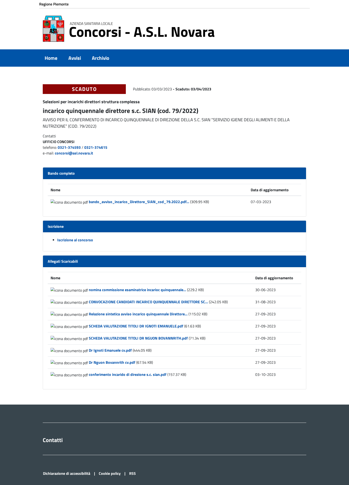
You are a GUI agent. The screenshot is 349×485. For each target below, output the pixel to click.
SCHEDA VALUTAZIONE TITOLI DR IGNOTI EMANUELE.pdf (136, 326)
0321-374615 (95, 147)
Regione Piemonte (54, 4)
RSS (132, 473)
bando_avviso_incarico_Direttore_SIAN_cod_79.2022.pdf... (139, 202)
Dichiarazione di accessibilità (66, 473)
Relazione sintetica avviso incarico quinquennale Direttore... (138, 314)
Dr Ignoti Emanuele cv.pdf (110, 350)
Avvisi (74, 58)
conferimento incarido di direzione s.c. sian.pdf (127, 374)
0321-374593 (69, 147)
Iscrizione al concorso (75, 240)
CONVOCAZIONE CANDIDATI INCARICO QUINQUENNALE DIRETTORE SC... (148, 302)
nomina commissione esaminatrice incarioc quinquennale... (137, 290)
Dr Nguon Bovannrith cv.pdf (112, 362)
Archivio (100, 58)
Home (51, 58)
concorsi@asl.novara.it (74, 153)
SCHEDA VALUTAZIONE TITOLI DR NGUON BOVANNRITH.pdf (138, 338)
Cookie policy (110, 473)
